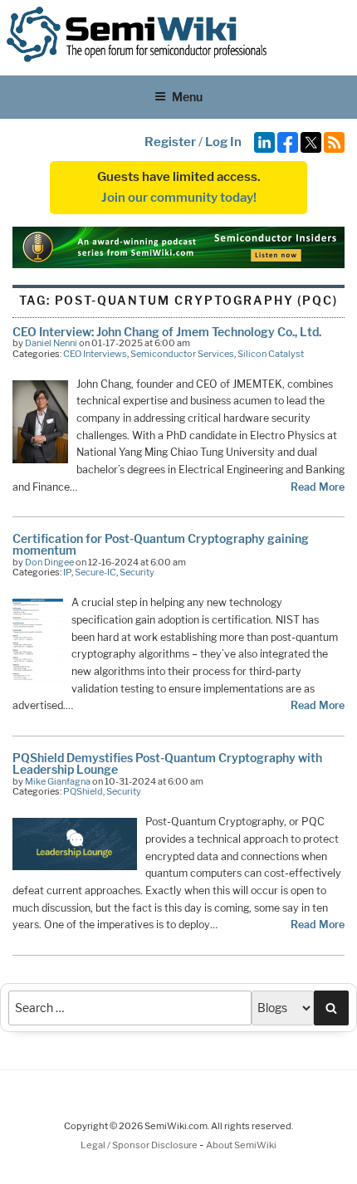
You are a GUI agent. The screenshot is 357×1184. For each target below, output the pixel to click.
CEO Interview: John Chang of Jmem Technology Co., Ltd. (166, 332)
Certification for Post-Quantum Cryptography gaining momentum (160, 544)
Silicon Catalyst (270, 354)
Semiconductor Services (182, 354)
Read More (318, 487)
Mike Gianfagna (57, 781)
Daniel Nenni (51, 343)
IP (67, 572)
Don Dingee (49, 562)
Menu (187, 97)
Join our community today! (179, 197)
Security (137, 572)
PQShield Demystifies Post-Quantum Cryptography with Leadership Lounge (167, 763)
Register (170, 142)
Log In (223, 142)
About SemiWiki (241, 1145)
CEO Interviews (95, 354)
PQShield (83, 791)
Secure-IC (95, 572)
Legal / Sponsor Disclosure (140, 1145)
